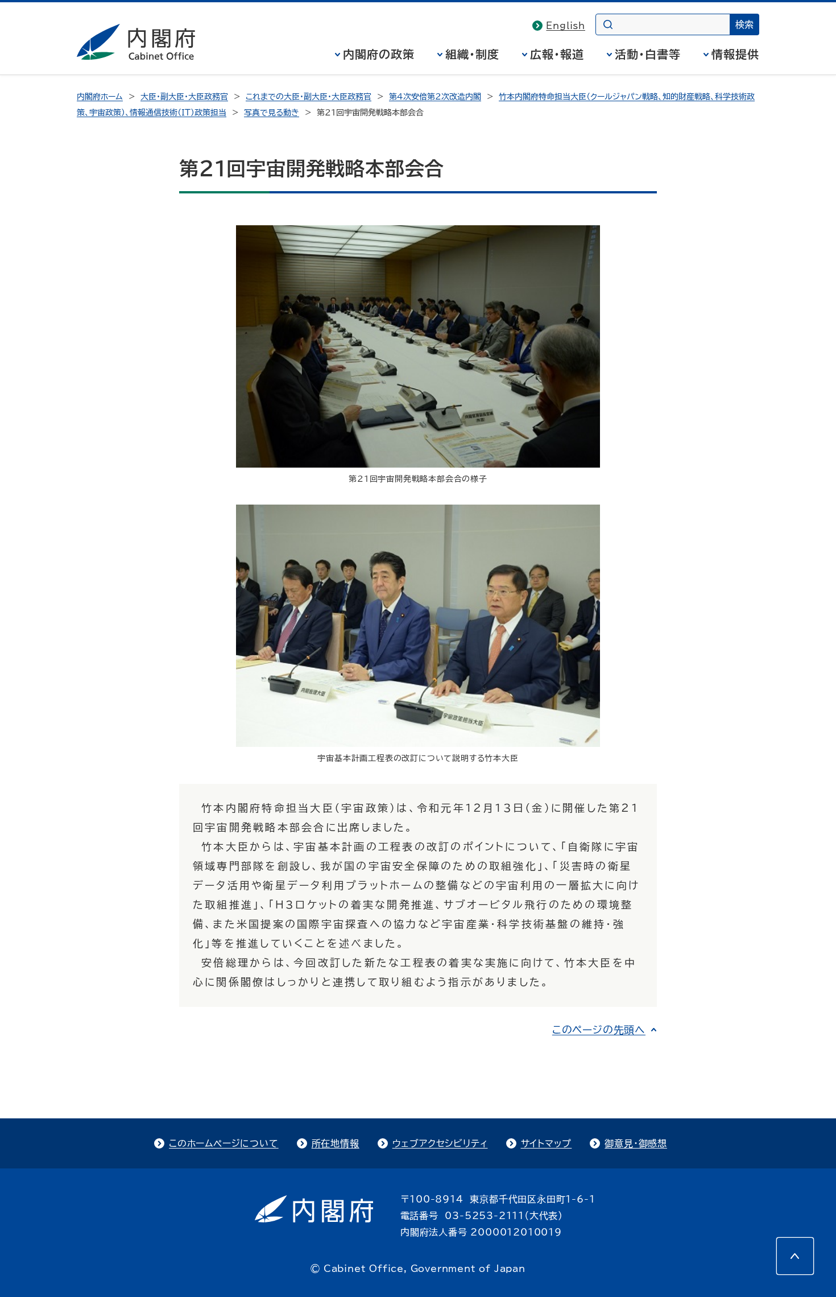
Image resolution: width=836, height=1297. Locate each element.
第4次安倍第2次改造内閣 (435, 97)
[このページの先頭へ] (795, 1256)
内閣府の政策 (379, 54)
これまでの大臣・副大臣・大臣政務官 (308, 97)
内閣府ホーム (100, 97)
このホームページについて (224, 1143)
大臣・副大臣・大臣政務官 (184, 97)
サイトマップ (546, 1143)
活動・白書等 (648, 54)
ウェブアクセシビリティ (440, 1143)
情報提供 (735, 54)
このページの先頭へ (598, 1030)
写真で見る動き (271, 113)
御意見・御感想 (636, 1143)
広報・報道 (557, 54)
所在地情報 (335, 1143)
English (565, 25)
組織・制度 (472, 54)
